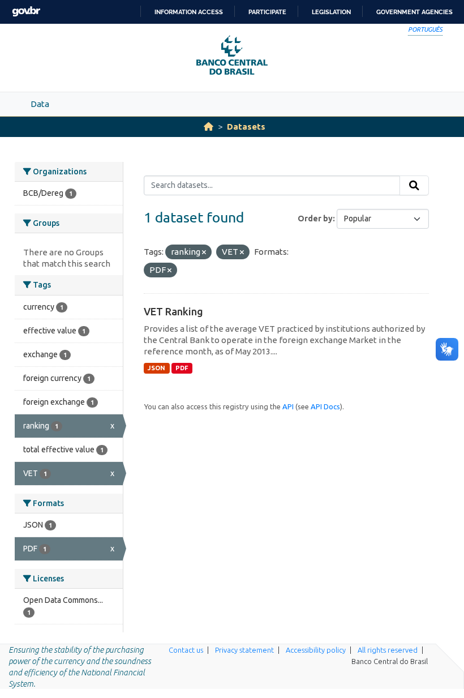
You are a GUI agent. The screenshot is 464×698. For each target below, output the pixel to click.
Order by (315, 218)
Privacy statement (244, 650)
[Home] (208, 126)
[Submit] (414, 185)
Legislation (331, 12)
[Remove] (204, 252)
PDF (181, 368)
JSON (156, 368)
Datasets (246, 126)
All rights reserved (388, 650)
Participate (267, 12)
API (288, 406)
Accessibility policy (316, 650)
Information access (188, 12)
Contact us (186, 650)
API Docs (325, 406)
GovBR (26, 11)
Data (40, 104)
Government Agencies (414, 12)
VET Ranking (173, 311)
